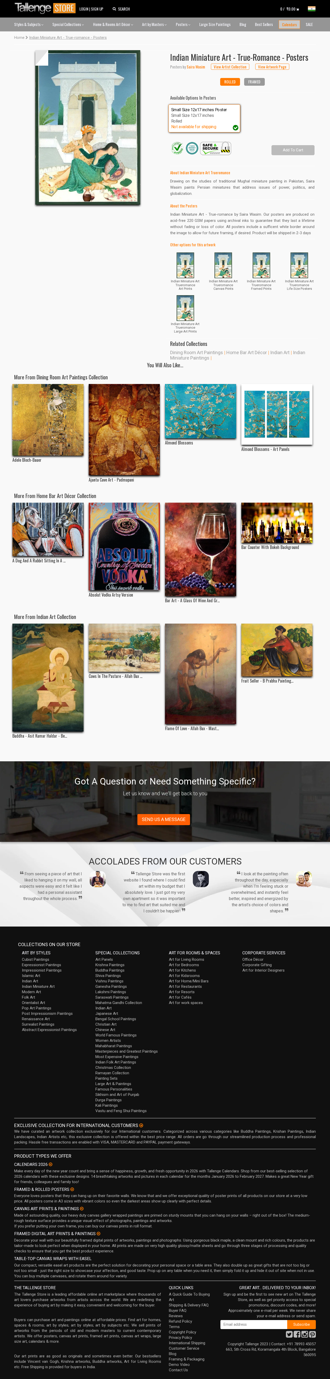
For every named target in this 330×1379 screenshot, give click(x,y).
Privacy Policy (180, 1337)
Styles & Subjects (27, 24)
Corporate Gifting (257, 965)
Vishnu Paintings (109, 981)
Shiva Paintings (108, 975)
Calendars (289, 24)
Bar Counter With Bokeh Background (270, 547)
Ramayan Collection (112, 1073)
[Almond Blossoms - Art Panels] (276, 414)
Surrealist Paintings (38, 1024)
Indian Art (280, 352)
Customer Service (184, 1348)
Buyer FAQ (177, 1310)
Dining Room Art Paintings (196, 352)
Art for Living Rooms (186, 959)
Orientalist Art (33, 1002)
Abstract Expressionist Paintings (49, 1029)
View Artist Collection (230, 66)
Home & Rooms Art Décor (112, 24)
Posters (182, 24)
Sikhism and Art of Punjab (117, 1094)
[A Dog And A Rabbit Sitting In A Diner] (48, 529)
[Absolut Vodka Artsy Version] (124, 546)
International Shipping (187, 1343)
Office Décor (252, 959)
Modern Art (31, 992)
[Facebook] (297, 1335)
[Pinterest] (312, 1335)
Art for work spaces (186, 1002)
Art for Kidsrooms (184, 975)
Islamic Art (31, 975)
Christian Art (106, 1024)
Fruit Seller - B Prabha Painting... (267, 680)
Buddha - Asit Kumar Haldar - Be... (39, 736)
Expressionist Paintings (41, 965)
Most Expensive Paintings (116, 1056)
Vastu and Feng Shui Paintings (121, 1111)
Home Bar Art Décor (246, 352)
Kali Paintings (106, 1105)
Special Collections (67, 24)
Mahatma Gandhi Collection (118, 1002)
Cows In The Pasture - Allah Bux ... (115, 676)
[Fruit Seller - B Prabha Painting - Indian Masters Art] (276, 650)
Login (83, 9)
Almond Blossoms (179, 442)
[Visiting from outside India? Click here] (141, 1125)
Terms (174, 1326)
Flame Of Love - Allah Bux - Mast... (192, 728)
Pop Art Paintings (36, 1008)
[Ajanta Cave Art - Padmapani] (124, 429)
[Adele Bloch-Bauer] (48, 420)
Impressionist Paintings (42, 970)
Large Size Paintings (214, 24)
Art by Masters (153, 24)
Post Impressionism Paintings (47, 1013)
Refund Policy (180, 1321)
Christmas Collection (113, 1067)
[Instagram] (304, 1335)
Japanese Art (106, 1013)
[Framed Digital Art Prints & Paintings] (98, 1234)
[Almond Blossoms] (200, 411)
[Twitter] (289, 1335)
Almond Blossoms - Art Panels (265, 449)
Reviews (176, 1316)
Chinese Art (105, 1029)
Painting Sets (106, 1078)
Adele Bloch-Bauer (27, 460)
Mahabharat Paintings (113, 1046)
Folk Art (28, 997)
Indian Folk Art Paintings (115, 1062)
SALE (309, 24)
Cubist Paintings (35, 959)
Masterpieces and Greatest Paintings (126, 1051)
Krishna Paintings (110, 965)
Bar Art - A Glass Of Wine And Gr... (192, 600)
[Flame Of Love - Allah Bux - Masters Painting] (200, 674)
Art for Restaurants (185, 986)
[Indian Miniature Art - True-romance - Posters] (87, 127)
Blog (243, 24)
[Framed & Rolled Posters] (72, 1189)
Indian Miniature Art (38, 986)
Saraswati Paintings (112, 997)
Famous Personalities (113, 1089)
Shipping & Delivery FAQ (189, 1305)
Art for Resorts (182, 992)
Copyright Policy (182, 1332)
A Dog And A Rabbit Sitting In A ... (38, 560)
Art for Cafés (180, 997)
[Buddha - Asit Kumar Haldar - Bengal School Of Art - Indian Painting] (48, 677)
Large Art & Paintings (113, 1083)
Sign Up (97, 9)
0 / (287, 9)
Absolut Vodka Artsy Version (111, 594)
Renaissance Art (36, 1019)
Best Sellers (264, 24)
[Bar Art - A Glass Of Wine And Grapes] (200, 549)
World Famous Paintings (116, 1035)
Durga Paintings (108, 1100)
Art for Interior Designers (263, 970)
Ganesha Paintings (111, 986)
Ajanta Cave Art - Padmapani (111, 479)
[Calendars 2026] (50, 1164)
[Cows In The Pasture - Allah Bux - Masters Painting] (124, 648)
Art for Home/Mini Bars (189, 981)
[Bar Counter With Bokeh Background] (276, 523)
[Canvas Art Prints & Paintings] (82, 1209)
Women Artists (108, 1040)
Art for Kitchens (182, 970)
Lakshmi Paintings (110, 992)
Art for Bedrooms (184, 965)
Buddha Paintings (110, 970)
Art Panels (104, 959)
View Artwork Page (272, 66)
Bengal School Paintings (115, 1019)
